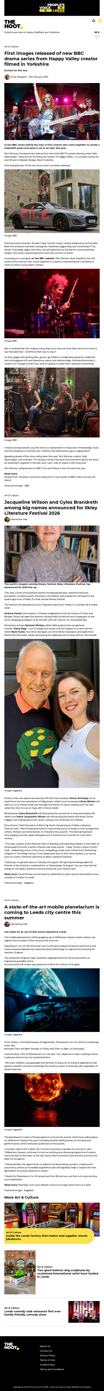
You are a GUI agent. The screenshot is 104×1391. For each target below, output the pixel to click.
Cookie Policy (47, 1364)
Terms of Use (47, 1360)
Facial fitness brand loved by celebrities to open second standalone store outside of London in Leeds (51, 876)
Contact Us (46, 1351)
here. (73, 868)
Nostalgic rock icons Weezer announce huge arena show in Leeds (47, 1185)
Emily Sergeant (18, 77)
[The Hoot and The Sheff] (13, 24)
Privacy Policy (47, 1355)
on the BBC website (42, 258)
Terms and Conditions (52, 1369)
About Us (45, 1346)
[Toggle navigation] (99, 20)
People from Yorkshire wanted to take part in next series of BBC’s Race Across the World (49, 479)
